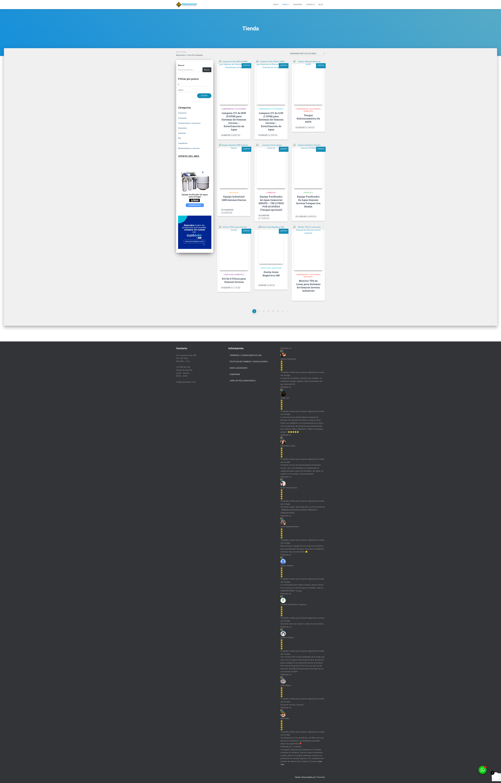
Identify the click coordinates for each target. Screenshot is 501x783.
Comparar (235, 374)
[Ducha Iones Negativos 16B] (271, 245)
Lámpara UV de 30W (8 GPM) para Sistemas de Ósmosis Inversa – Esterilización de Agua (234, 121)
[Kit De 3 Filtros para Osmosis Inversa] (234, 248)
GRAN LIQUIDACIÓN (238, 368)
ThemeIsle (320, 777)
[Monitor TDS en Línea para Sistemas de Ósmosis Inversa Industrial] (308, 248)
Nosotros (297, 4)
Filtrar (204, 96)
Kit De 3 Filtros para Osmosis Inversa (234, 280)
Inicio (275, 4)
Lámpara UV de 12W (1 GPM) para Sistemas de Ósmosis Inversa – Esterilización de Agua (271, 121)
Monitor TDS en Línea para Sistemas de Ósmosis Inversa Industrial (308, 285)
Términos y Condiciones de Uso (246, 355)
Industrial (182, 133)
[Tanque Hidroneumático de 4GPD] (308, 82)
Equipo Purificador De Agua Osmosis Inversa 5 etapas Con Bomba (308, 201)
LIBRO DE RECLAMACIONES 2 (243, 381)
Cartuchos (182, 113)
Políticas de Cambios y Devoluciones (249, 362)
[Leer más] (319, 296)
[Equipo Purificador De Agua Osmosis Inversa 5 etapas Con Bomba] (308, 166)
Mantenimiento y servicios (188, 148)
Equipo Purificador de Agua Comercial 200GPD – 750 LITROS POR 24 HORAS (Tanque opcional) (271, 203)
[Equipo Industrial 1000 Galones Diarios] (234, 166)
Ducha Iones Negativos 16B (271, 273)
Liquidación (182, 143)
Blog (321, 4)
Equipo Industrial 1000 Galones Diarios (234, 198)
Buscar (181, 65)
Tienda (285, 4)
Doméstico (182, 128)
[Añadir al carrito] (245, 135)
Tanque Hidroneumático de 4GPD (308, 118)
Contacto (310, 4)
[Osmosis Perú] (187, 4)
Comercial (182, 118)
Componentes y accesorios (189, 123)
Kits (179, 138)
